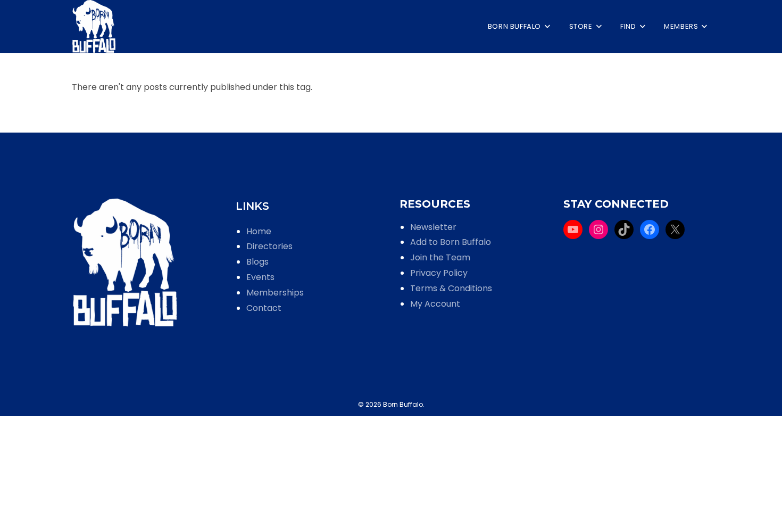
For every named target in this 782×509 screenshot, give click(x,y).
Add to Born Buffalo (450, 242)
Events (260, 277)
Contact (263, 308)
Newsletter (433, 227)
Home (258, 231)
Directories (269, 246)
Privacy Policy (439, 273)
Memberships (275, 292)
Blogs (257, 262)
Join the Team (440, 257)
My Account (435, 304)
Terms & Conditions (451, 288)
